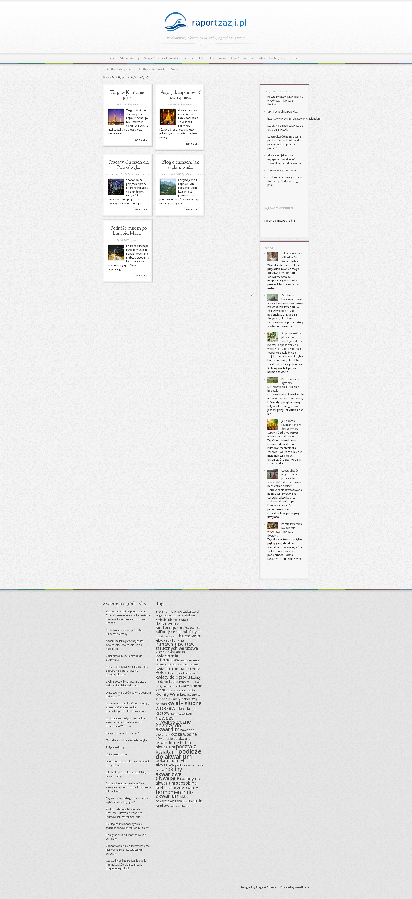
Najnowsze (218, 58)
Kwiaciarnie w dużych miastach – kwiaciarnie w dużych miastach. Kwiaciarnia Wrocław (125, 722)
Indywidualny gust (116, 747)
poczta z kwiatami (176, 749)
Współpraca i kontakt (161, 58)
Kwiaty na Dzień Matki (190, 682)
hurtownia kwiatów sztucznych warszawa (177, 646)
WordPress (302, 887)
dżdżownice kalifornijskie (169, 625)
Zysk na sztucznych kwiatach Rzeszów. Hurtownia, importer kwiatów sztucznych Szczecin (124, 813)
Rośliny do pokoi (120, 69)
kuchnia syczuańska (170, 652)
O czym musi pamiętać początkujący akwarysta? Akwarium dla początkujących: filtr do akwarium (127, 707)
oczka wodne (184, 734)
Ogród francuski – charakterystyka (126, 740)
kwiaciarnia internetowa (168, 657)
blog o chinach (164, 615)
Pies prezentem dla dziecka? (122, 733)
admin (136, 104)
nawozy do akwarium (168, 727)
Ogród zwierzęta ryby (248, 58)
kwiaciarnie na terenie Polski (178, 670)
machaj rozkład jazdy (181, 713)
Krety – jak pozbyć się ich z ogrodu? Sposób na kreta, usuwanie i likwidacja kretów (127, 670)
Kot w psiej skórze (116, 754)
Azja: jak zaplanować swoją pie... (180, 95)
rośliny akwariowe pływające (169, 773)
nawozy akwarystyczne (173, 720)
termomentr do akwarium (174, 794)
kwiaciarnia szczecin (166, 664)
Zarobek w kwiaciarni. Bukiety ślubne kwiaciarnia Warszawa (285, 299)
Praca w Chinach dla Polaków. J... (128, 165)
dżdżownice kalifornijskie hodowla (178, 630)
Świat (175, 69)
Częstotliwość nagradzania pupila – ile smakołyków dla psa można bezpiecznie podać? (284, 478)
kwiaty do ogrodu (173, 677)
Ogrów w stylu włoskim (281, 170)
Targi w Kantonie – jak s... (128, 95)
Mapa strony (130, 58)
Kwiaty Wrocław (171, 694)
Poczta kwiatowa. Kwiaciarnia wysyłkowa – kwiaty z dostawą (285, 100)
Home (111, 58)
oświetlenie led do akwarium (174, 745)
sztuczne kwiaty (182, 787)
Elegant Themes (267, 887)
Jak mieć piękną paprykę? (282, 111)
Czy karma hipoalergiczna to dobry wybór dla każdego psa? (284, 181)
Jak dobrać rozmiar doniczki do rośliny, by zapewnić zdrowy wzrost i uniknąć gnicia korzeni (284, 428)
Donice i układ (194, 58)
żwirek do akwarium (180, 806)
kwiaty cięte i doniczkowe (181, 673)
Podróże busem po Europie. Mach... (128, 231)
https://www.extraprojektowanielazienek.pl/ (294, 118)
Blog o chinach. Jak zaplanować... (180, 165)
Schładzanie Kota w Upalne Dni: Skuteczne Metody (292, 257)
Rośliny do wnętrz (152, 69)
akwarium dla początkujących (178, 611)
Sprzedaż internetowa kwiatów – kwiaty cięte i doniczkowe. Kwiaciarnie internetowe (128, 787)
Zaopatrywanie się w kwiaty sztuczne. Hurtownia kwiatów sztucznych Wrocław (128, 849)
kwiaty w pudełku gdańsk (182, 690)
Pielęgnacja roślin (283, 58)
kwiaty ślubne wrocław (178, 705)
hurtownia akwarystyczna (178, 638)
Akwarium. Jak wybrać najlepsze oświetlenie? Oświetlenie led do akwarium (285, 159)
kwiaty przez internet (167, 686)
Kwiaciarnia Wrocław (188, 664)
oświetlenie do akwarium (174, 739)
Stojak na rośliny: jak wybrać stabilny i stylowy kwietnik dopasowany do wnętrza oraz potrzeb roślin (284, 341)
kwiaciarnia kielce (190, 660)
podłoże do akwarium (178, 754)
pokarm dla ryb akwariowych (171, 762)
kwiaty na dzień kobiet (178, 680)
